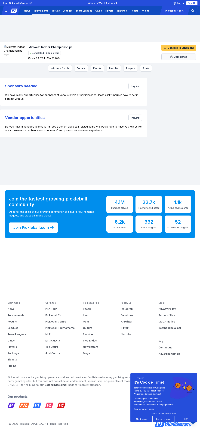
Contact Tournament (181, 47)
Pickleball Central (56, 321)
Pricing (145, 10)
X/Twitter (126, 321)
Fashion (88, 334)
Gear (86, 321)
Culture (87, 327)
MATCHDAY (52, 340)
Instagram (127, 308)
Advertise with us (169, 353)
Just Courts (52, 353)
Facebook (127, 315)
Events (97, 68)
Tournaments (41, 10)
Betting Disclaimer (169, 327)
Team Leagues (84, 10)
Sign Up (192, 3)
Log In (180, 3)
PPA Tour (51, 308)
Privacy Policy (167, 308)
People (87, 308)
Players (109, 10)
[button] (12, 11)
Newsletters (90, 346)
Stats (146, 68)
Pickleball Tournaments (60, 327)
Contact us (165, 347)
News (27, 10)
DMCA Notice (166, 321)
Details (81, 68)
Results (56, 10)
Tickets (134, 10)
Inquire (135, 86)
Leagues (68, 10)
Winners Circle (60, 68)
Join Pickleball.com (31, 227)
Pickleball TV (53, 315)
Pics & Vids (90, 340)
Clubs (98, 10)
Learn (86, 315)
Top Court (51, 346)
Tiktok (125, 327)
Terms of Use (166, 315)
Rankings (122, 10)
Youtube (126, 334)
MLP (48, 334)
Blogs (86, 353)
